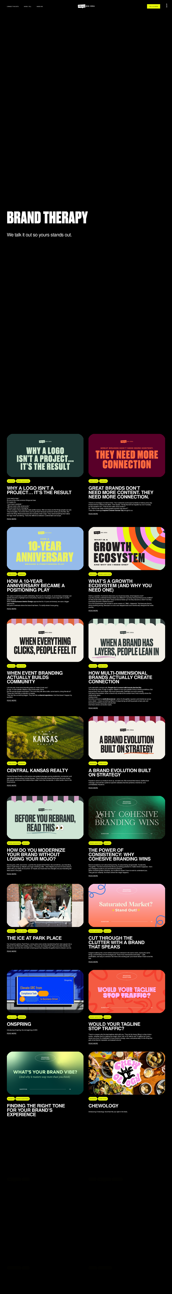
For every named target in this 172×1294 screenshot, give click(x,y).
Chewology (103, 1105)
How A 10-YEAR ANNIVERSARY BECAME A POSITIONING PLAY (36, 585)
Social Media (21, 931)
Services (11, 481)
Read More (11, 519)
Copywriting (117, 1181)
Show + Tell (27, 6)
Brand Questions (23, 481)
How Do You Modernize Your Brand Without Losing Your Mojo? (36, 854)
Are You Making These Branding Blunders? (116, 1278)
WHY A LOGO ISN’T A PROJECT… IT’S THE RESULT (39, 489)
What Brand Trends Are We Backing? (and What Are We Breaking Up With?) (37, 1194)
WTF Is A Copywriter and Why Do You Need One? (119, 1189)
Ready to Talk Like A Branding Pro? (33, 1278)
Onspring (19, 1023)
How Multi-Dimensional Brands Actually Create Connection (120, 677)
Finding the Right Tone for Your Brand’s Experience (36, 1110)
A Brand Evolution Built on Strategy (119, 772)
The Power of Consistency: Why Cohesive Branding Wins (119, 854)
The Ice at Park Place (34, 937)
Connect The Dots (13, 6)
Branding (11, 666)
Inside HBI (40, 6)
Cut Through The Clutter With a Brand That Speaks (116, 942)
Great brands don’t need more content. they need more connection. (120, 492)
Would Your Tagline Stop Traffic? (114, 1026)
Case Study (93, 481)
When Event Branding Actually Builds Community (35, 677)
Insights (26, 843)
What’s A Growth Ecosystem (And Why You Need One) (120, 585)
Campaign (103, 481)
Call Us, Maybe (153, 6)
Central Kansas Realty (37, 770)
